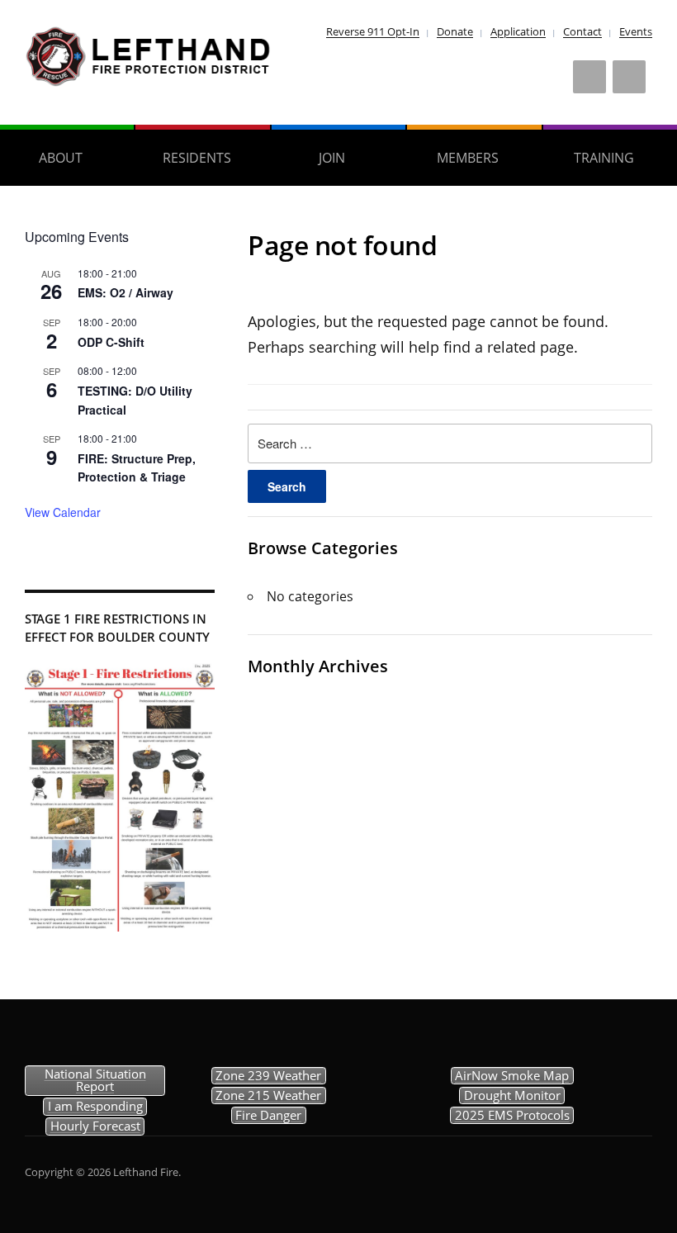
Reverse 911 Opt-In (372, 31)
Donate (455, 31)
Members (468, 158)
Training (604, 158)
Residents (197, 158)
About (61, 158)
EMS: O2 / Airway (125, 292)
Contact (582, 31)
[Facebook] (589, 76)
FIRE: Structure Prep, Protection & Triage (137, 468)
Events (635, 31)
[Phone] (629, 76)
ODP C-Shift (111, 342)
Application (518, 31)
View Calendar (63, 512)
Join (332, 158)
